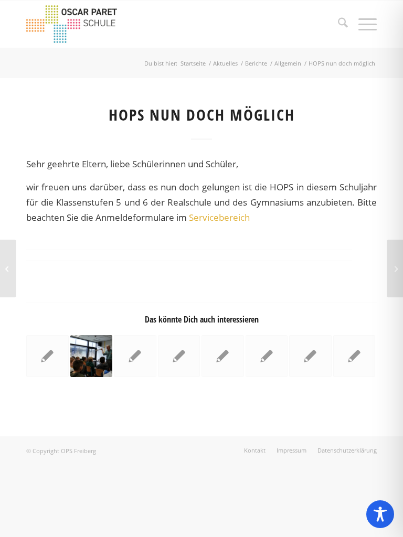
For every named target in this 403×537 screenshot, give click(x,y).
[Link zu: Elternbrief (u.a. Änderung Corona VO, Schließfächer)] (267, 356)
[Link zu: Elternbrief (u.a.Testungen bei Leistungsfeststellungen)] (310, 356)
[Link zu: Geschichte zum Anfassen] (91, 356)
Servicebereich (219, 217)
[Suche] (337, 24)
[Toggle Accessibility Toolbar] (380, 514)
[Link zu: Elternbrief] (179, 356)
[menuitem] (337, 24)
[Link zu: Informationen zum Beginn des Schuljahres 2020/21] (135, 356)
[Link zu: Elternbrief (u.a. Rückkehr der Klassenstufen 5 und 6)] (223, 356)
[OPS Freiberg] (77, 24)
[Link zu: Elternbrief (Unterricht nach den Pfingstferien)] (47, 356)
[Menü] (362, 24)
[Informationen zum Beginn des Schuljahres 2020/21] (8, 268)
